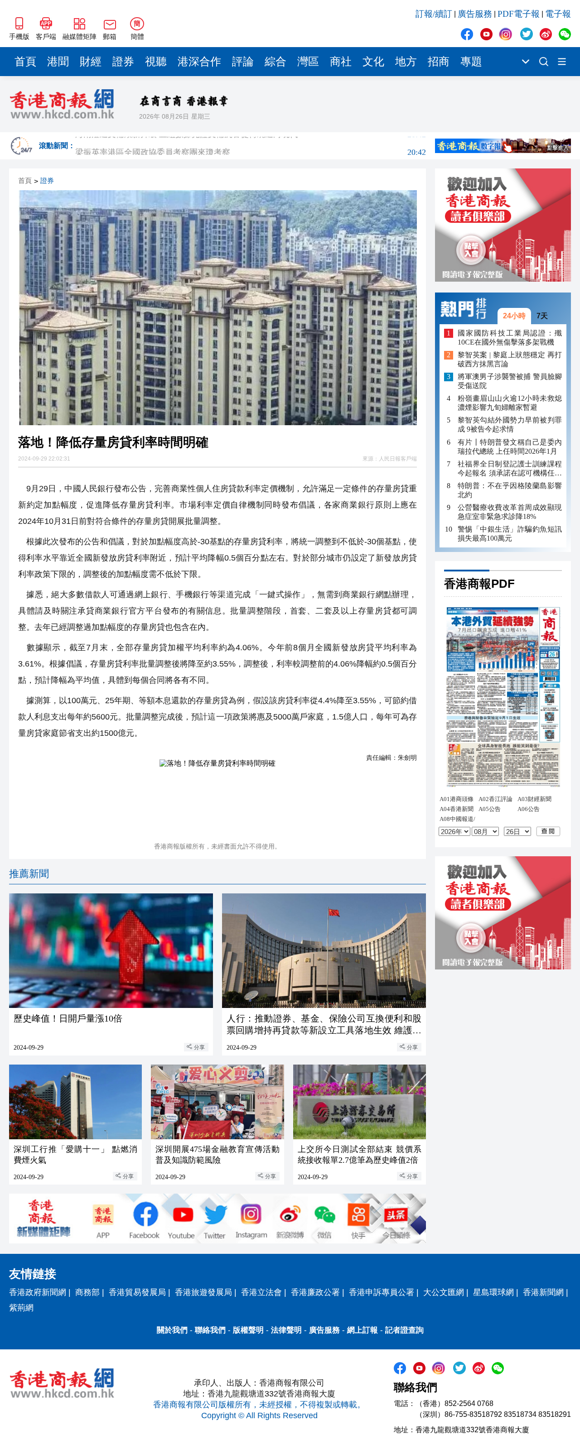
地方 (406, 61)
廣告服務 (475, 14)
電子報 (558, 14)
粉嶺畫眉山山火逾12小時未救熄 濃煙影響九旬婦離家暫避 (510, 403)
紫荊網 (21, 1307)
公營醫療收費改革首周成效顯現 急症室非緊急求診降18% (510, 512)
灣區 (308, 61)
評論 (243, 61)
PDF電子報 (519, 14)
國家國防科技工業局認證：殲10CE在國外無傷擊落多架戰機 (510, 337)
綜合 (275, 61)
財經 (91, 61)
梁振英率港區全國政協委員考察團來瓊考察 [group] (250, 145)
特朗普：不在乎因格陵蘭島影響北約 (510, 490)
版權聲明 (248, 1330)
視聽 (156, 61)
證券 (123, 61)
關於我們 (172, 1330)
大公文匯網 (443, 1292)
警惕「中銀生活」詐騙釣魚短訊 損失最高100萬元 (510, 533)
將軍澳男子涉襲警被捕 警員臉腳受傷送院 (510, 381)
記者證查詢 (404, 1330)
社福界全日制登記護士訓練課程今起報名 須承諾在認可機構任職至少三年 (510, 469)
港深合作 (199, 61)
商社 (341, 61)
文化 (373, 61)
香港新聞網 (543, 1292)
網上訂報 (362, 1330)
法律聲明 (286, 1330)
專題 (471, 61)
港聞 (58, 61)
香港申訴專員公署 (381, 1292)
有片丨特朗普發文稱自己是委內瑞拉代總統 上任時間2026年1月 (510, 446)
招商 (439, 61)
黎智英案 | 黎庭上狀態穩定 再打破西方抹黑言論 (510, 359)
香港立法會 (261, 1292)
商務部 (87, 1292)
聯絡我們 (210, 1330)
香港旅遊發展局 (203, 1292)
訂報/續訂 (434, 14)
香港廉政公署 (315, 1292)
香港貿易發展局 (137, 1292)
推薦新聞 (29, 873)
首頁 (25, 61)
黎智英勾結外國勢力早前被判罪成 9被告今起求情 (510, 425)
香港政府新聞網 (37, 1292)
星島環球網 (493, 1292)
